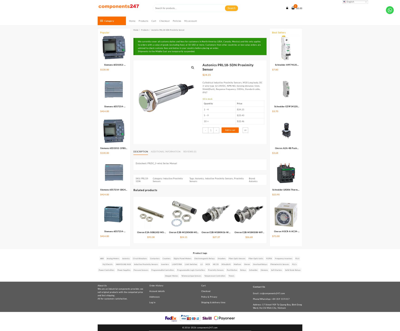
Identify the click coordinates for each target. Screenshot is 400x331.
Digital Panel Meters (183, 258)
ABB (102, 258)
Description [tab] (140, 151)
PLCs (294, 264)
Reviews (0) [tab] (189, 151)
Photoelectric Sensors (279, 264)
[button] (192, 67)
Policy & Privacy (209, 297)
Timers (231, 276)
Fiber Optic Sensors (237, 258)
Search (231, 8)
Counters (167, 258)
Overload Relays (260, 264)
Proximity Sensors (216, 270)
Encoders (222, 258)
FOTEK (269, 258)
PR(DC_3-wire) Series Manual (162, 163)
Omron (247, 264)
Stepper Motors (171, 276)
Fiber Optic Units (256, 258)
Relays (243, 270)
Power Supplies (124, 270)
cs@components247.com (272, 293)
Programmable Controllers (162, 270)
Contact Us (259, 286)
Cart (203, 285)
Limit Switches (191, 264)
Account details (157, 291)
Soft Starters (276, 270)
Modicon (237, 264)
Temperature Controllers (214, 276)
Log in (152, 302)
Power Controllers (106, 270)
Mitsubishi (226, 264)
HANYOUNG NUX (123, 264)
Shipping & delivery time (213, 302)
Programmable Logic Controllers (191, 270)
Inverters (165, 264)
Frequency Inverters (283, 258)
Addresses (154, 297)
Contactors (155, 258)
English (350, 2)
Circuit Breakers (140, 258)
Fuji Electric (108, 264)
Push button (232, 270)
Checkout (206, 291)
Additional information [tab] (165, 151)
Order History (156, 285)
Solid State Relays (293, 270)
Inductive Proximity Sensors (219, 178)
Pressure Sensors (141, 270)
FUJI (297, 258)
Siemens (264, 270)
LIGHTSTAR (177, 264)
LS (201, 264)
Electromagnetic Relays (205, 258)
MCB (208, 264)
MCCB (216, 264)
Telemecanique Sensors (191, 276)
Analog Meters (113, 258)
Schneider (253, 270)
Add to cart (230, 130)
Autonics (199, 178)
